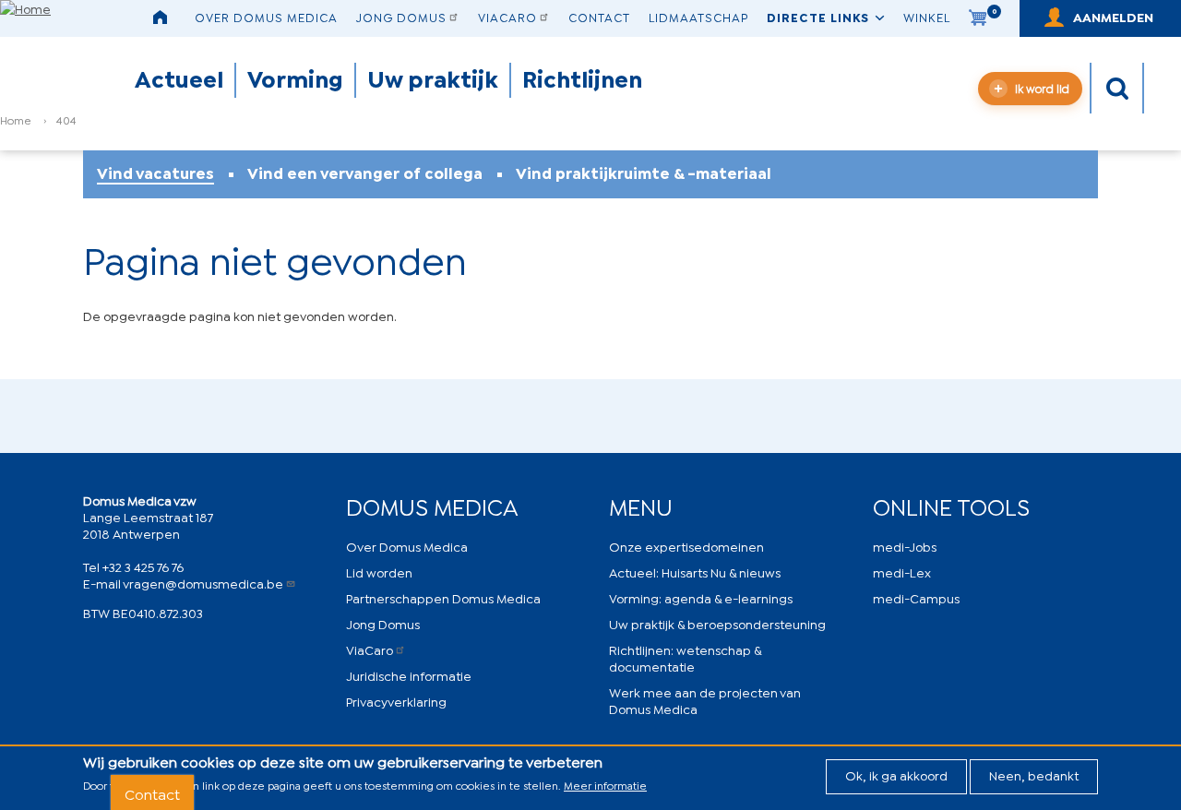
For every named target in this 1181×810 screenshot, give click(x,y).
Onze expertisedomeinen (686, 546)
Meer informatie (605, 785)
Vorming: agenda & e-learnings (701, 597)
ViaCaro (507, 16)
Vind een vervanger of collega (365, 173)
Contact (599, 16)
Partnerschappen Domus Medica (443, 597)
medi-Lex (902, 571)
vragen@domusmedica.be (203, 582)
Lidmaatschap (698, 16)
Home (15, 119)
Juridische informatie (408, 675)
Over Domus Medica (266, 16)
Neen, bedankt (1034, 774)
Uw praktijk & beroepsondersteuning (717, 623)
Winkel (926, 16)
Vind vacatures (155, 173)
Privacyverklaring (396, 701)
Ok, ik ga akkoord (896, 774)
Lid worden (379, 571)
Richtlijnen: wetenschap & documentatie (685, 657)
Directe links (818, 16)
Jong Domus (401, 16)
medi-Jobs (904, 546)
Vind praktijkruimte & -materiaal (643, 173)
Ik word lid (1042, 88)
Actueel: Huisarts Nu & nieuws (695, 571)
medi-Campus (916, 597)
